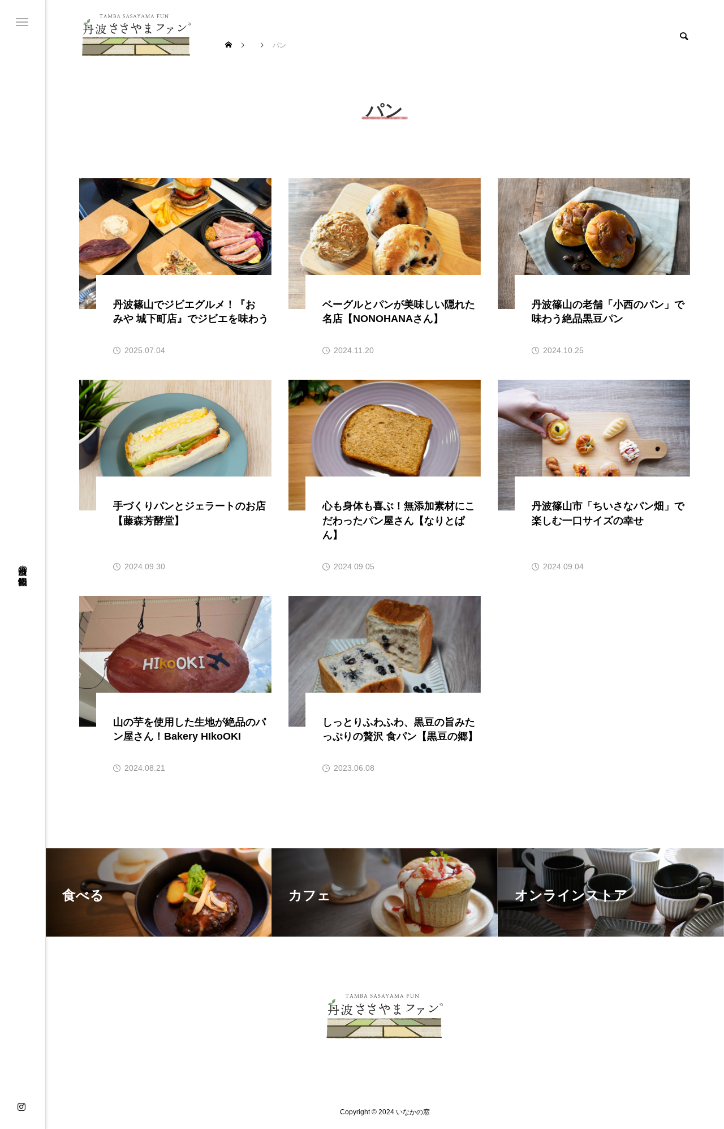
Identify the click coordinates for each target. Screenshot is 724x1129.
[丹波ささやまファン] (136, 35)
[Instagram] (21, 1107)
